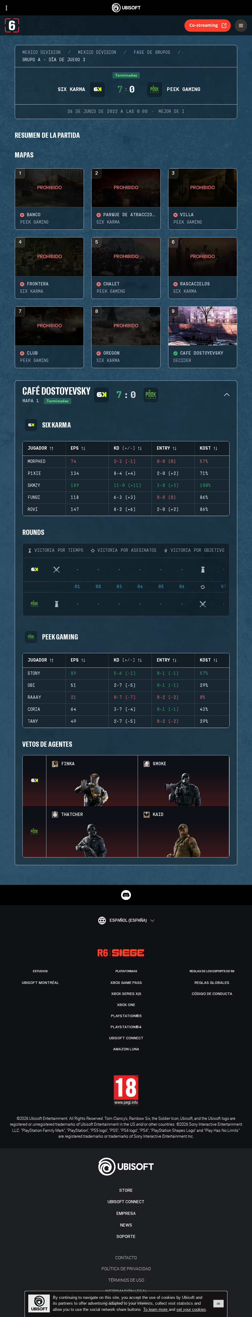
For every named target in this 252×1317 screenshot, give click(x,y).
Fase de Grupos (152, 52)
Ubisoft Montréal (40, 983)
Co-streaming (203, 25)
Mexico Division (41, 52)
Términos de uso (126, 1280)
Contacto (126, 1257)
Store (126, 1190)
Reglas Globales (212, 983)
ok (218, 1303)
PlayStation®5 (126, 1016)
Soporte (126, 1236)
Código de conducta (212, 994)
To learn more (156, 1309)
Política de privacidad (126, 1268)
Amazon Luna (126, 1049)
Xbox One (126, 1005)
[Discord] (126, 895)
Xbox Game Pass (126, 983)
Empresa (126, 1213)
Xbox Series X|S (126, 994)
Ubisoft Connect (126, 1202)
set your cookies (191, 1309)
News (126, 1225)
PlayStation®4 (126, 1027)
